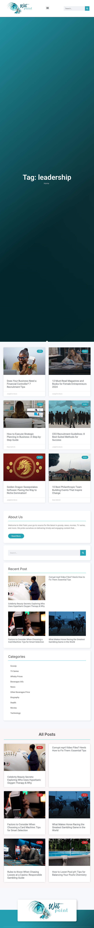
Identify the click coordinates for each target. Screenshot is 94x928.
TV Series (14, 671)
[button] (47, 8)
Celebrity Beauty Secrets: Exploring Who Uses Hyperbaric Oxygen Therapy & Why (26, 605)
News (12, 687)
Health (13, 702)
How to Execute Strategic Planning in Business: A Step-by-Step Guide (24, 437)
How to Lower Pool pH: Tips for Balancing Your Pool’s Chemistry (69, 873)
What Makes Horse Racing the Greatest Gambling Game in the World (67, 641)
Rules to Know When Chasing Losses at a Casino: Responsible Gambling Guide (24, 875)
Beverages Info (17, 681)
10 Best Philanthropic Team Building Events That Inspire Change (67, 490)
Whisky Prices (16, 676)
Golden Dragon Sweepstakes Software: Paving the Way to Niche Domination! (22, 490)
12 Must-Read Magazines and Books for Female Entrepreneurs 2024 (69, 384)
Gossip (13, 666)
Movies (13, 707)
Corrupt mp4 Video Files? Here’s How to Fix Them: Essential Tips (67, 578)
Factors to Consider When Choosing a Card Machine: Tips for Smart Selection (26, 641)
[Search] (87, 8)
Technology (15, 713)
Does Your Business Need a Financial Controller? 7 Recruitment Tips (21, 384)
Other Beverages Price (20, 692)
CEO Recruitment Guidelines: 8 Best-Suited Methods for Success (68, 437)
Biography (14, 697)
